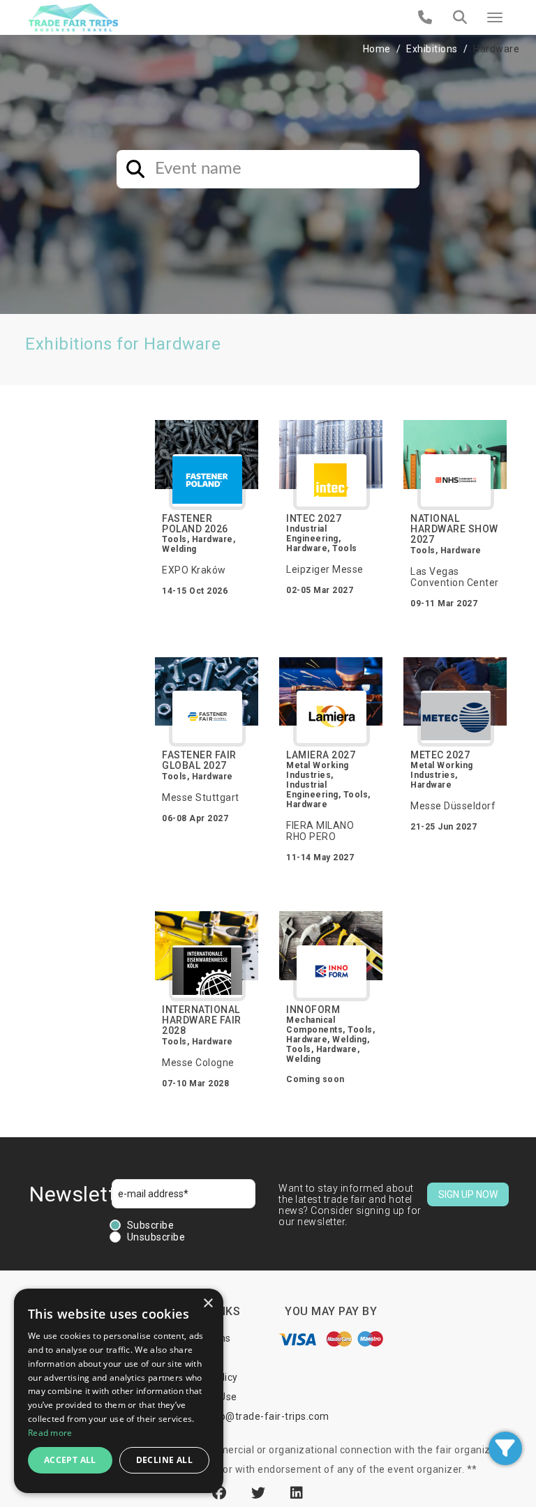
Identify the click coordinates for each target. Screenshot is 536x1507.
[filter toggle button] (505, 1448)
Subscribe (150, 1225)
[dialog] (118, 1391)
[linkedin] (297, 1493)
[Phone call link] (425, 17)
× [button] (207, 1303)
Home (377, 48)
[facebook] (221, 1493)
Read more (50, 1433)
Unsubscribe (156, 1237)
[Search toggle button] (460, 17)
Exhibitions (432, 48)
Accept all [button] (70, 1460)
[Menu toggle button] (495, 17)
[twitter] (260, 1493)
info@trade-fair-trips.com (268, 1416)
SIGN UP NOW (468, 1194)
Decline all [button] (164, 1460)
